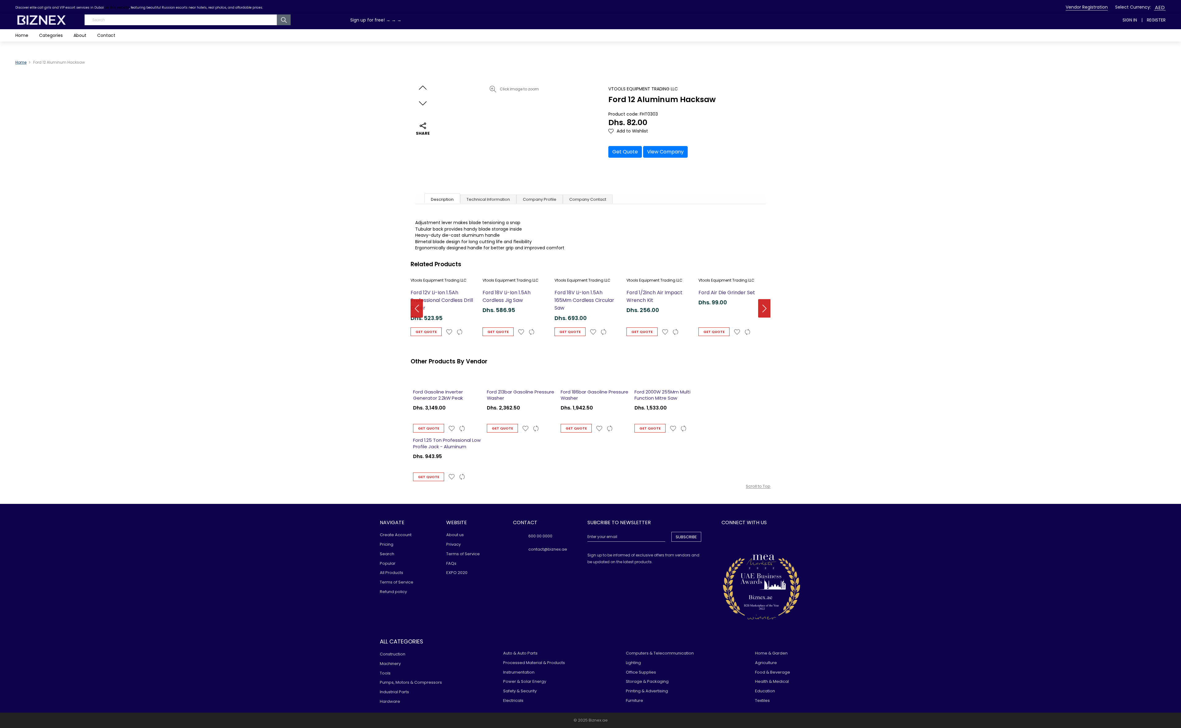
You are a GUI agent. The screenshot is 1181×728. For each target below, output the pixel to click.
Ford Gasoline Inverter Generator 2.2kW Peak (438, 395)
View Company (665, 151)
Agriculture (766, 663)
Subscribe (686, 537)
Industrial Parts (394, 692)
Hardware (390, 701)
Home (21, 35)
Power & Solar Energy (524, 681)
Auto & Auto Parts (520, 653)
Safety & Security (520, 691)
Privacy (453, 544)
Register (1156, 20)
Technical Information (488, 199)
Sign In (1130, 20)
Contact (106, 35)
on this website (117, 7)
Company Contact (587, 199)
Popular (388, 563)
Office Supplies (641, 672)
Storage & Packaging (647, 681)
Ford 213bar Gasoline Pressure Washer (520, 395)
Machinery (390, 664)
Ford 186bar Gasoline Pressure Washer (594, 395)
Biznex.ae (598, 720)
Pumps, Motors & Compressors (411, 682)
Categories (51, 35)
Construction (392, 654)
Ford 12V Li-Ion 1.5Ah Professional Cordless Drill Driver (442, 300)
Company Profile (539, 199)
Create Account (396, 535)
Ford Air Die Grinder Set (726, 292)
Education (765, 691)
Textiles (762, 700)
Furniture (634, 700)
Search (387, 554)
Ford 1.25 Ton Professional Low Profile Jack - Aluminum (447, 443)
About (80, 35)
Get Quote (625, 151)
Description (442, 199)
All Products (391, 573)
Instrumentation (519, 672)
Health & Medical (772, 681)
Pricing (386, 544)
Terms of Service (396, 582)
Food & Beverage (772, 672)
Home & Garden (771, 653)
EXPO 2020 (456, 573)
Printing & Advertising (647, 691)
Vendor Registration (1087, 7)
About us (455, 535)
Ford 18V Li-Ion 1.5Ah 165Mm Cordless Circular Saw (584, 300)
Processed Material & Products (534, 663)
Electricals (513, 700)
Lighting (633, 663)
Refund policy (393, 592)
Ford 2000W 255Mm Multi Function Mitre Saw (662, 395)
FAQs (451, 563)
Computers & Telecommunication (660, 653)
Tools (385, 673)
